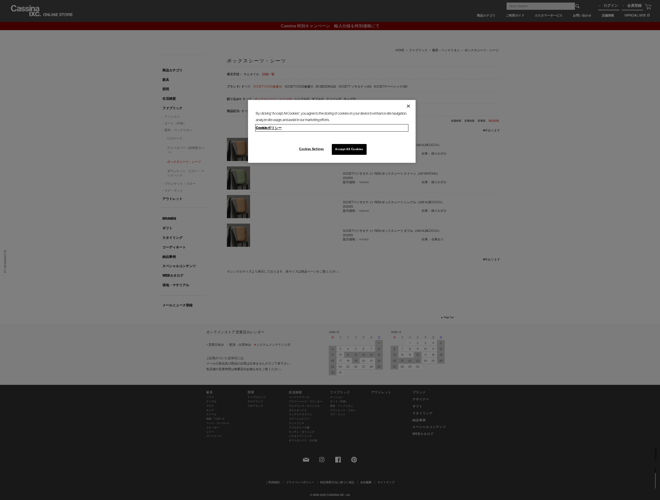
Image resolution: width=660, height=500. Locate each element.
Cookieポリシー (269, 128)
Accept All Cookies (349, 149)
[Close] (408, 106)
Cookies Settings (311, 149)
